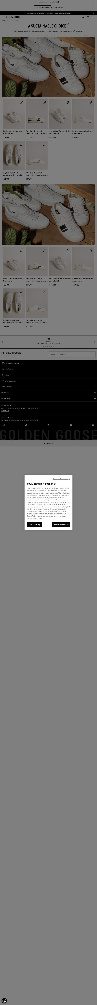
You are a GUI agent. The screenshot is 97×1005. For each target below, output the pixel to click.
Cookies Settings (34, 525)
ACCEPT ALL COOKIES (61, 525)
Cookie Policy (37, 518)
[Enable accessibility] (4, 1001)
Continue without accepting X (61, 479)
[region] (48, 502)
